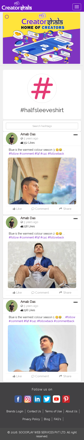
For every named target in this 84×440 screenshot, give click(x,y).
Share (67, 209)
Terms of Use (53, 411)
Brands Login (14, 411)
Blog (47, 419)
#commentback (64, 321)
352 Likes (29, 142)
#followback (56, 153)
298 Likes (29, 310)
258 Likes (29, 226)
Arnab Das (28, 134)
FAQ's (57, 419)
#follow (14, 153)
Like (18, 209)
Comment (41, 209)
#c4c (43, 153)
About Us (71, 411)
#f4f (37, 153)
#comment (27, 153)
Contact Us (34, 411)
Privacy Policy (31, 419)
